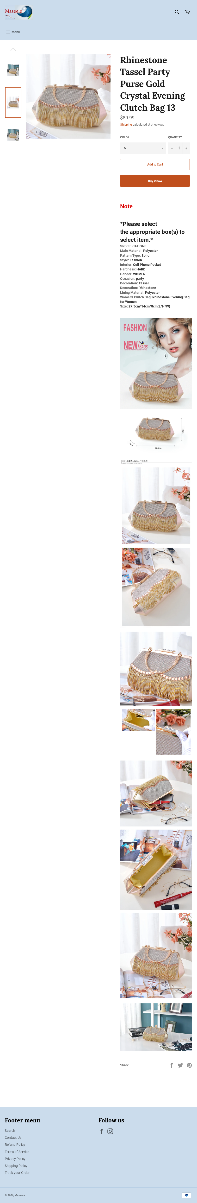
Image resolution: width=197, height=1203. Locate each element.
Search (10, 1131)
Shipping (126, 124)
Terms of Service (17, 1152)
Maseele (20, 1195)
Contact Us (13, 1137)
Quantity (175, 137)
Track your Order (17, 1173)
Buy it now (155, 181)
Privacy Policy (15, 1159)
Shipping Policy (16, 1166)
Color (124, 137)
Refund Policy (15, 1144)
